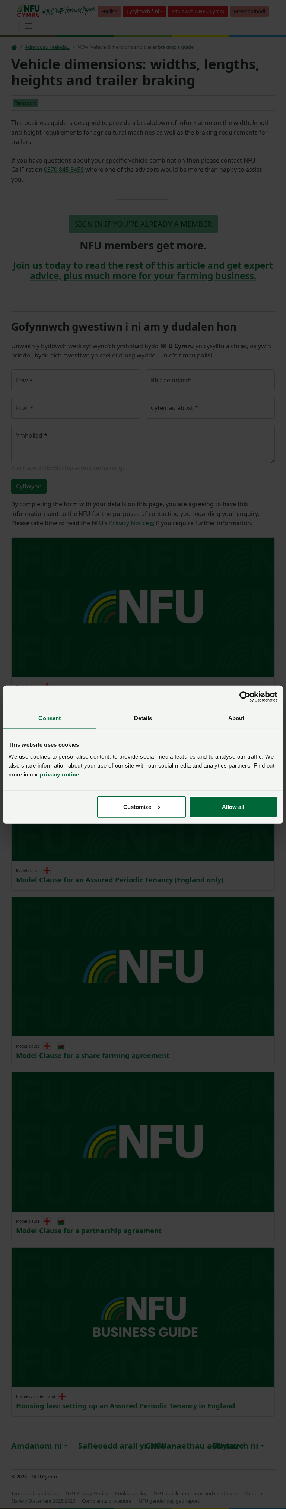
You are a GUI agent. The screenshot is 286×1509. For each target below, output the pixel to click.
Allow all (233, 806)
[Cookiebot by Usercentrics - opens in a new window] (244, 696)
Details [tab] (143, 718)
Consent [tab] (49, 718)
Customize (137, 806)
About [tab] (236, 718)
